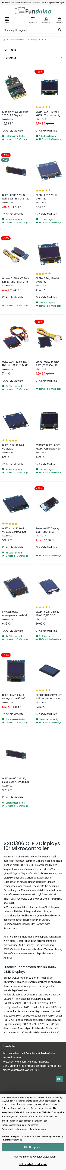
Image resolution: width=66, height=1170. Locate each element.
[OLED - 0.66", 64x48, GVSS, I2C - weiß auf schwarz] (16, 670)
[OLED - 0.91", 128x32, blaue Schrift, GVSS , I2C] (16, 754)
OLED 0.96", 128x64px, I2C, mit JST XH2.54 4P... (15, 363)
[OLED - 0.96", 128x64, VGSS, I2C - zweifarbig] (49, 87)
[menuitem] (59, 20)
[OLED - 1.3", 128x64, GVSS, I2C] (49, 170)
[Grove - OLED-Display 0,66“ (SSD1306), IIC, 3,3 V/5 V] (49, 337)
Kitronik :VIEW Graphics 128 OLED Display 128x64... (15, 113)
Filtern (12, 49)
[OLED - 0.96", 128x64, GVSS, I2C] (49, 253)
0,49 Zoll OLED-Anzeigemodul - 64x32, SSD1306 (15, 613)
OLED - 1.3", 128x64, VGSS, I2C (13, 447)
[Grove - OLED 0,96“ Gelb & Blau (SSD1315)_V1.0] (16, 253)
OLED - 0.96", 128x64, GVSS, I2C (47, 280)
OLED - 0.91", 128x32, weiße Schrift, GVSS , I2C (15, 197)
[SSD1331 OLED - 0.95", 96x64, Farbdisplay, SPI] (49, 420)
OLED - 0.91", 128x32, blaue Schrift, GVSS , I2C (15, 780)
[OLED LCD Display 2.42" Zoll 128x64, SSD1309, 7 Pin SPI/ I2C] (49, 670)
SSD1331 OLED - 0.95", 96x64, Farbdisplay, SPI (48, 447)
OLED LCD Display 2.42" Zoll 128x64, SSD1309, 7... (49, 697)
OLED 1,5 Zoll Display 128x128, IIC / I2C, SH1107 (47, 613)
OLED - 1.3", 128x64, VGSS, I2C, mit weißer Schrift (14, 530)
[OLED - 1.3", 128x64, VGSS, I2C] (16, 420)
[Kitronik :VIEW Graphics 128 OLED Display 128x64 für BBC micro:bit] (16, 87)
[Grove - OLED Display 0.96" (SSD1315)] (49, 504)
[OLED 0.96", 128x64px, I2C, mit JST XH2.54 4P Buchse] (16, 337)
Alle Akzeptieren (33, 1147)
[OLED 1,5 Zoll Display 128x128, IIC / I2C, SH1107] (49, 587)
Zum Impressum (38, 1129)
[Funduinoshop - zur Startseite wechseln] (33, 10)
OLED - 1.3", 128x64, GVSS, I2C (47, 197)
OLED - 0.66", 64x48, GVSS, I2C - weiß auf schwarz (13, 697)
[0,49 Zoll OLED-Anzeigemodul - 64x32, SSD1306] (16, 587)
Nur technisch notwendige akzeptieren (35, 1156)
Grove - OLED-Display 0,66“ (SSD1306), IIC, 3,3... (47, 363)
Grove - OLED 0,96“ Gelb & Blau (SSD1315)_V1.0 (15, 280)
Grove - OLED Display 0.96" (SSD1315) (47, 530)
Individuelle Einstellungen (33, 1164)
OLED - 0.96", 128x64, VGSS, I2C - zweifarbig (48, 113)
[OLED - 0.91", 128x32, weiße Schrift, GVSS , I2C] (16, 170)
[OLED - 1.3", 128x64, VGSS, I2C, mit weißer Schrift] (16, 504)
